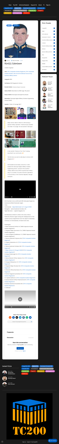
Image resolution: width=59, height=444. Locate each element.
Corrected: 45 (8, 10)
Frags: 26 (40, 10)
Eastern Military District (47, 51)
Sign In (48, 5)
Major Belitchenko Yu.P (18, 207)
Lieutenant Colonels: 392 (29, 8)
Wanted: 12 (24, 373)
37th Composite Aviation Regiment (16, 71)
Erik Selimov (11, 384)
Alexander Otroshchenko (11, 373)
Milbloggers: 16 (50, 371)
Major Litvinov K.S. (10, 250)
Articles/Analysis (24, 5)
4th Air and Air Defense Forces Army (22, 73)
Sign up (24, 442)
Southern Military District (11, 75)
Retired (43, 49)
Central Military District (47, 66)
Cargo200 (16, 25)
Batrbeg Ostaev (12, 378)
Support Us (34, 5)
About (40, 5)
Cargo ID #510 (18, 250)
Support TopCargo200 (32, 442)
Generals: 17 (41, 371)
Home (10, 5)
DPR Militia (44, 69)
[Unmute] (29, 197)
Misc (43, 54)
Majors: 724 (17, 8)
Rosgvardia (44, 57)
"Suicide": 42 (32, 10)
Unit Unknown (45, 34)
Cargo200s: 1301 (8, 8)
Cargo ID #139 (28, 207)
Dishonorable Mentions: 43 (20, 10)
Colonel (44, 43)
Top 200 (15, 5)
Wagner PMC (45, 60)
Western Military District (47, 46)
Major (9, 25)
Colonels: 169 (41, 8)
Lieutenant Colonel (46, 37)
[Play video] (20, 189)
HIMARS (43, 63)
